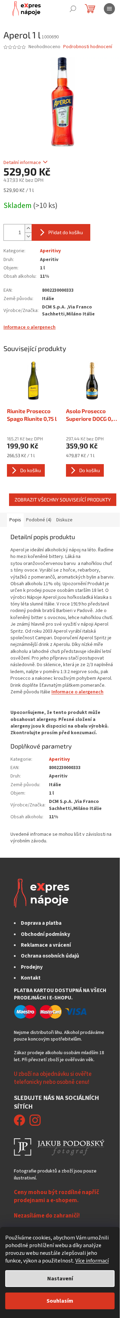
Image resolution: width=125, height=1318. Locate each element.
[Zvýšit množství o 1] (28, 228)
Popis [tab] (15, 519)
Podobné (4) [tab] (38, 519)
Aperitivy (50, 250)
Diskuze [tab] (64, 519)
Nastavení (60, 1278)
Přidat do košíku (65, 232)
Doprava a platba (41, 923)
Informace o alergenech (29, 327)
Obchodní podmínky (45, 934)
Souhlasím (60, 1301)
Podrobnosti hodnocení (87, 47)
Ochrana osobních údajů (50, 956)
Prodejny (32, 967)
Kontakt (31, 978)
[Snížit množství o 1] (28, 236)
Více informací (92, 1261)
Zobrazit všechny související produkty (63, 499)
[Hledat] (73, 9)
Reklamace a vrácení (46, 945)
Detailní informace (22, 162)
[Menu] (109, 9)
